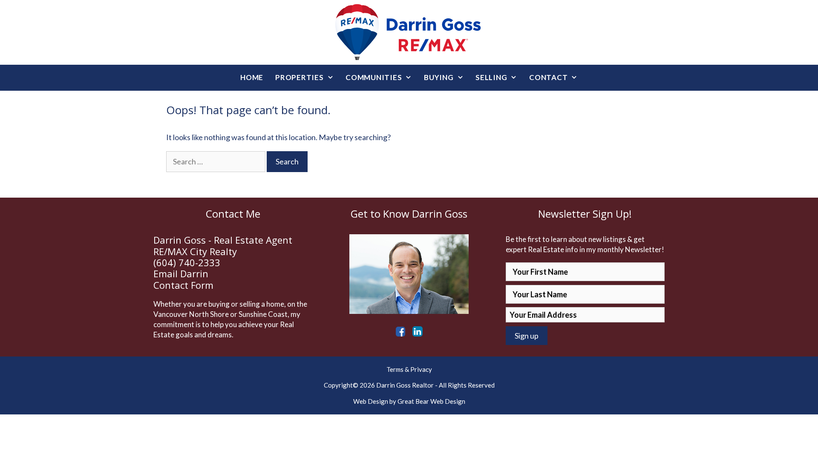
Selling (491, 77)
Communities (374, 77)
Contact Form (183, 285)
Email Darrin (180, 273)
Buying (439, 77)
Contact (548, 77)
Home (251, 77)
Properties (299, 77)
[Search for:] (216, 161)
